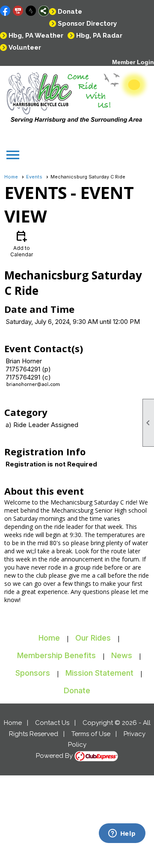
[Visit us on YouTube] (18, 11)
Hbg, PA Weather (36, 35)
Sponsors (32, 672)
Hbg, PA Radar (99, 35)
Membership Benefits (56, 655)
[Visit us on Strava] (31, 11)
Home (11, 177)
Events (34, 177)
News (121, 655)
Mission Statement (99, 672)
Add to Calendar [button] (21, 243)
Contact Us (52, 723)
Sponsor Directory (87, 23)
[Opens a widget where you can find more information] (121, 834)
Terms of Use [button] (90, 734)
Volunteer (25, 47)
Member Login (133, 62)
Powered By (55, 756)
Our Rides (93, 637)
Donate (70, 11)
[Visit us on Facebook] (5, 11)
